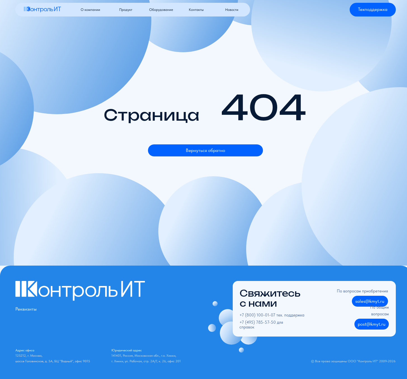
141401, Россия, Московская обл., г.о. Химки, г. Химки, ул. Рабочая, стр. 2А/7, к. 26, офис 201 (146, 355)
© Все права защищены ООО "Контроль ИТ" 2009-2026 (353, 361)
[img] (42, 9)
